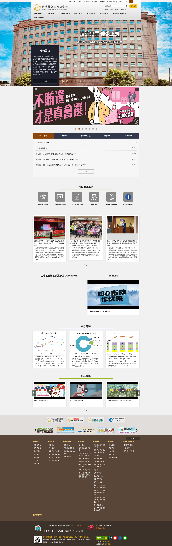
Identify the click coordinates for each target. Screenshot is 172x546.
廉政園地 (67, 445)
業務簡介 (52, 445)
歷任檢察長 (37, 448)
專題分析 (112, 454)
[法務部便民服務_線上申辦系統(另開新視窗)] (76, 420)
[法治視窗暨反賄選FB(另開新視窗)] (117, 420)
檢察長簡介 (37, 445)
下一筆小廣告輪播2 (137, 430)
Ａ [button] (131, 1)
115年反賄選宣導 (42, 148)
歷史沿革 (37, 451)
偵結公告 (117, 9)
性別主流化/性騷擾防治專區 (85, 466)
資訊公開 (77, 13)
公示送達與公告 (99, 482)
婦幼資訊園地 (98, 505)
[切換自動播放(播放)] (137, 89)
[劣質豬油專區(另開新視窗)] (65, 430)
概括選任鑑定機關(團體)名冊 (100, 509)
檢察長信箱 (97, 473)
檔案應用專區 (39, 17)
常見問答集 (67, 456)
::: (32, 1)
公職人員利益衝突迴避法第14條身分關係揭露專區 (85, 475)
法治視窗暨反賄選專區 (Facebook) (59, 276)
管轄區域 (45, 51)
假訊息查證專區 (54, 460)
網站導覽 (72, 1)
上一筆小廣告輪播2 (35, 430)
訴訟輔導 (97, 470)
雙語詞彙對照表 (84, 461)
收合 (132, 438)
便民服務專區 (86, 187)
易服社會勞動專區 (55, 454)
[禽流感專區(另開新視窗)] (45, 430)
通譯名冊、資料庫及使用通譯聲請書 (100, 486)
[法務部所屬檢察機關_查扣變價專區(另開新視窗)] (55, 420)
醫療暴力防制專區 (55, 457)
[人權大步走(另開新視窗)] (86, 430)
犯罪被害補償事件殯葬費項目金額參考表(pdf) (100, 500)
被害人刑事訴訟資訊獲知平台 (100, 466)
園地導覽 (112, 445)
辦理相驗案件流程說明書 (100, 446)
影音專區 (86, 376)
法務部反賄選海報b (79, 129)
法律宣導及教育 (69, 448)
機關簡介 (37, 13)
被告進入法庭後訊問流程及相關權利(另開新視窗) (86, 129)
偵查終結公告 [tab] (86, 136)
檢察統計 (112, 448)
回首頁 (79, 1)
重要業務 (50, 13)
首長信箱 (87, 1)
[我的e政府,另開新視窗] (110, 538)
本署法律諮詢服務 (42, 143)
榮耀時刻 (37, 463)
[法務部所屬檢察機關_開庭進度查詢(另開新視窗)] (96, 420)
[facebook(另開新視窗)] (120, 538)
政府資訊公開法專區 (84, 449)
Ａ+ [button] (135, 1)
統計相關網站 (113, 457)
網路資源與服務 (118, 13)
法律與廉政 (65, 13)
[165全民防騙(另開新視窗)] (106, 430)
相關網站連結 (128, 445)
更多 (86, 171)
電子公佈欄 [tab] (43, 136)
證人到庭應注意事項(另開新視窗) (89, 129)
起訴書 (106, 9)
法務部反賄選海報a (75, 129)
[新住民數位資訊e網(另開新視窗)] (127, 430)
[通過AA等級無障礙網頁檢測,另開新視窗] (102, 538)
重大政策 (37, 460)
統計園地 (103, 13)
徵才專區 (82, 445)
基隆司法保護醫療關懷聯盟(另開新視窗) (96, 129)
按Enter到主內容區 (7, 1)
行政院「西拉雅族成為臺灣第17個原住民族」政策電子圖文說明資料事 (61, 165)
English (102, 1)
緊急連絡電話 (111, 1)
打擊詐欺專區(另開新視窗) (82, 129)
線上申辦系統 (98, 476)
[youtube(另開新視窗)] (115, 538)
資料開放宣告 (57, 537)
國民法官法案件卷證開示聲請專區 (100, 451)
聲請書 (111, 9)
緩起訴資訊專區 (54, 451)
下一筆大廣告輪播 (138, 107)
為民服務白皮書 (99, 461)
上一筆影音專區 (34, 393)
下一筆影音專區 (138, 393)
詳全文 (45, 81)
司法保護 (52, 448)
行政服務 (112, 451)
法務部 (120, 1)
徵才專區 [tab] (107, 136)
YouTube (113, 276)
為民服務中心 (98, 458)
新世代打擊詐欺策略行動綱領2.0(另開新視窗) (93, 129)
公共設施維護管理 (84, 470)
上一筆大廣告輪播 (34, 107)
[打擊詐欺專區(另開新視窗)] (86, 105)
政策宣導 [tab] (128, 136)
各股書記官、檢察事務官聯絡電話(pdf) (100, 492)
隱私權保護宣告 (47, 537)
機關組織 (37, 457)
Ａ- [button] (127, 1)
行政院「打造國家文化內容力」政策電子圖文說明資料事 (56, 154)
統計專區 (86, 326)
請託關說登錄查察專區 (70, 452)
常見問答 (95, 1)
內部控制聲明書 (84, 458)
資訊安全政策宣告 (68, 537)
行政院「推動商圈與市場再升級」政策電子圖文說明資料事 (57, 159)
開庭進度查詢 (98, 479)
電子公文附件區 (129, 451)
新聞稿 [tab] (64, 136)
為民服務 (123, 9)
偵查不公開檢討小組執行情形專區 (84, 454)
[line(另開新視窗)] (125, 538)
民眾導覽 (97, 455)
